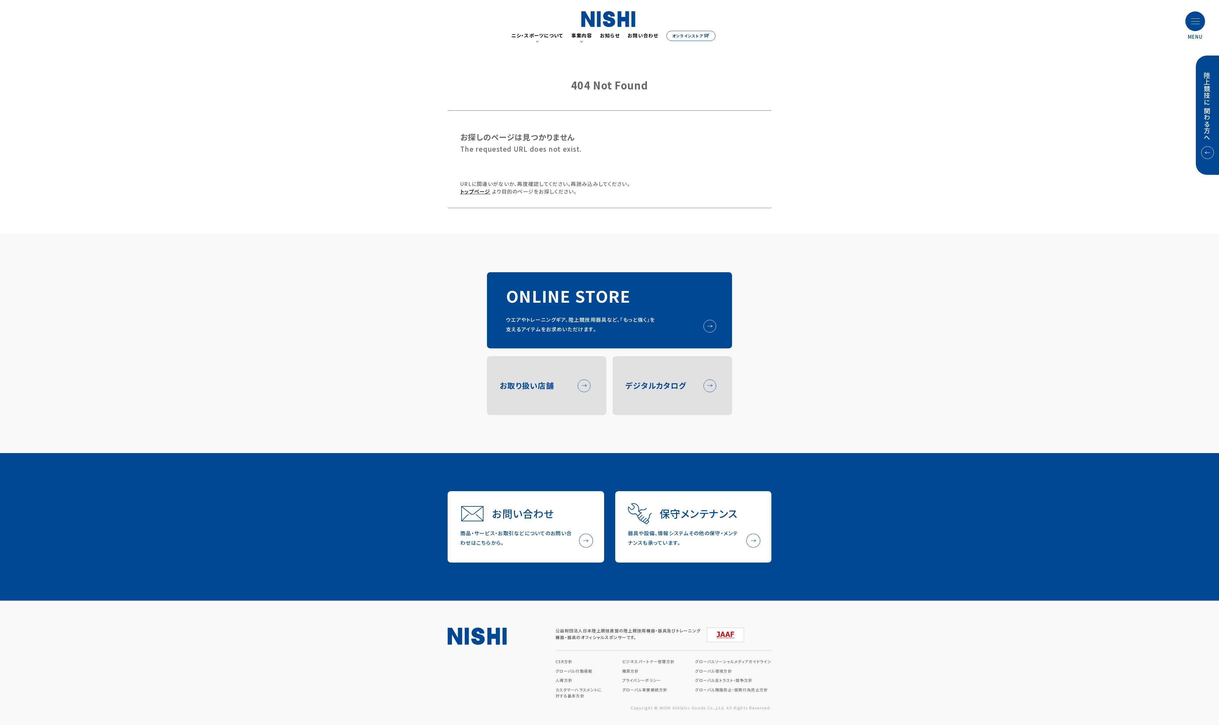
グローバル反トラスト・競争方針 (723, 680)
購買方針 (630, 671)
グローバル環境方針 (713, 671)
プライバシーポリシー (641, 680)
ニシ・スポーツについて (537, 35)
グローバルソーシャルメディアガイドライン (733, 661)
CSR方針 (564, 661)
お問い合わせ (643, 35)
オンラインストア (687, 35)
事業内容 (581, 35)
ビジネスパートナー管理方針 (648, 661)
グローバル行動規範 (574, 671)
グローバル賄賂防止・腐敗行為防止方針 (731, 689)
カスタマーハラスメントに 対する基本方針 (579, 693)
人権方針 (564, 680)
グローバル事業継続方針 (645, 689)
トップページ (475, 191)
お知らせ (610, 35)
